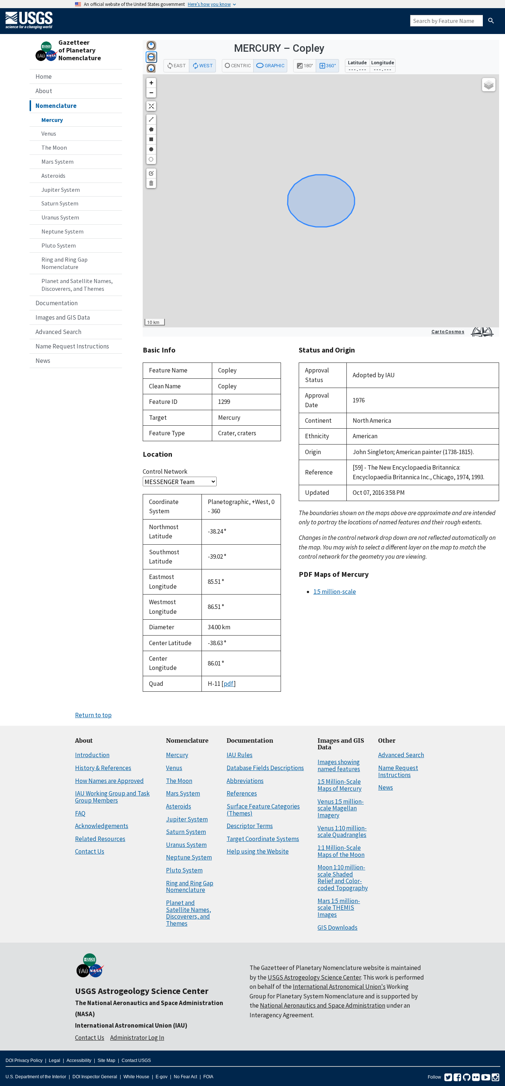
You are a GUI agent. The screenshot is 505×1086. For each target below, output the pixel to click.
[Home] (29, 30)
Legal (54, 1060)
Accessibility (79, 1060)
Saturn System (59, 203)
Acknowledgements (101, 826)
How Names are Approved (109, 781)
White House (136, 1076)
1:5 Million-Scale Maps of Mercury (340, 785)
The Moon (54, 147)
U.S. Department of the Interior (36, 1076)
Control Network (165, 471)
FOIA (208, 1076)
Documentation (56, 303)
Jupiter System (60, 189)
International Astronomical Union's (339, 987)
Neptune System (62, 231)
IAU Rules (240, 755)
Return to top (93, 715)
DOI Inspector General (94, 1076)
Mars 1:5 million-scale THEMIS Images (339, 908)
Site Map (106, 1060)
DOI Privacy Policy (24, 1060)
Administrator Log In (137, 1038)
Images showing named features (339, 765)
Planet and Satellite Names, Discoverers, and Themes (77, 284)
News (42, 361)
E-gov (161, 1076)
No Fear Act (185, 1076)
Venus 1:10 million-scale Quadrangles (342, 831)
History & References (103, 768)
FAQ (80, 813)
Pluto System (58, 245)
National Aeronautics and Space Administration (322, 1005)
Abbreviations (245, 781)
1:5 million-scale (334, 592)
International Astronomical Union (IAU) (131, 1025)
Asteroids (53, 175)
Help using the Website (258, 851)
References (242, 793)
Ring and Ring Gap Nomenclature (64, 263)
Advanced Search (58, 332)
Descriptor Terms (250, 826)
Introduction (92, 755)
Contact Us (89, 851)
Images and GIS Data (62, 317)
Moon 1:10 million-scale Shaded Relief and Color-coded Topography (343, 877)
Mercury (52, 119)
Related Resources (100, 839)
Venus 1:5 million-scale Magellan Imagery (341, 808)
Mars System (57, 161)
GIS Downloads (337, 927)
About (43, 91)
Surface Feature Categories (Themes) (263, 809)
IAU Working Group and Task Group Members (112, 796)
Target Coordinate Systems (263, 839)
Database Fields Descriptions (265, 768)
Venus (48, 133)
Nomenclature (56, 106)
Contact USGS (136, 1060)
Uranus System (60, 217)
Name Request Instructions (72, 346)
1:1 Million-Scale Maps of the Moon (341, 851)
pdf (229, 684)
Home (43, 76)
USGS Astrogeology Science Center (142, 990)
